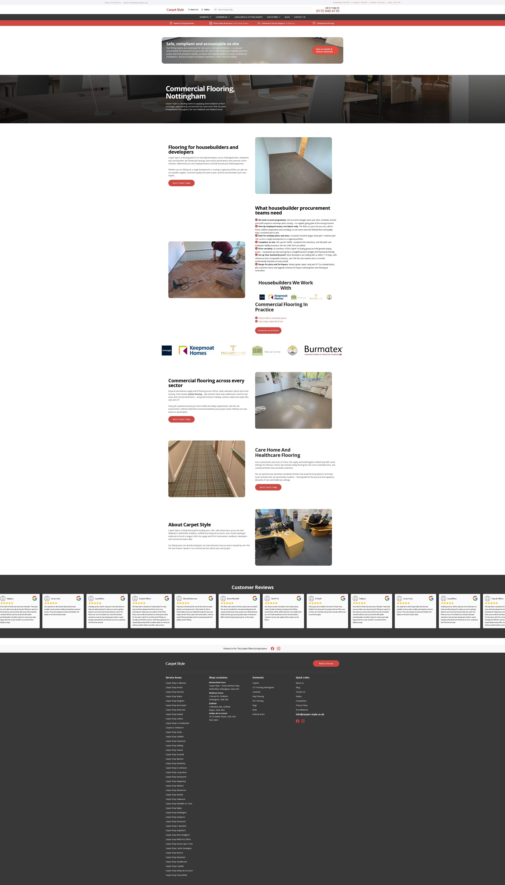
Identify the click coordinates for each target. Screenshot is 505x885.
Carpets (255, 683)
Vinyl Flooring (258, 696)
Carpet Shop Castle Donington (179, 848)
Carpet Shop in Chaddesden (177, 723)
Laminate (256, 692)
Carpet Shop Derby (174, 732)
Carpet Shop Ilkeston (174, 759)
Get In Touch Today (181, 183)
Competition (301, 701)
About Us (194, 9)
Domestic (204, 17)
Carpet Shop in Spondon (176, 826)
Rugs (254, 705)
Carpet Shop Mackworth (176, 777)
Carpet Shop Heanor (174, 750)
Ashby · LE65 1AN (394, 2)
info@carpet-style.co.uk (310, 714)
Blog (287, 17)
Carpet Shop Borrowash (176, 705)
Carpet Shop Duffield (174, 736)
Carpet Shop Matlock (175, 785)
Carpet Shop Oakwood (175, 799)
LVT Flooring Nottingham (263, 687)
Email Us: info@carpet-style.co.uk (135, 3)
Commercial (222, 17)
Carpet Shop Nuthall (174, 794)
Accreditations (302, 709)
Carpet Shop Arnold (174, 687)
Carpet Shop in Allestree (176, 683)
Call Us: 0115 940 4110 (113, 3)
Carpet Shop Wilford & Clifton (178, 839)
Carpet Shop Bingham (175, 701)
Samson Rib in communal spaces (272, 318)
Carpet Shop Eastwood (175, 741)
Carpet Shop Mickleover (176, 790)
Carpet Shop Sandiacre (175, 817)
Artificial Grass (258, 714)
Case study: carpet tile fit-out (270, 321)
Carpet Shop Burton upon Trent (179, 844)
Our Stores (272, 17)
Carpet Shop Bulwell (174, 714)
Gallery (207, 9)
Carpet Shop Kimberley (175, 763)
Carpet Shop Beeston (175, 692)
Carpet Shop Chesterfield (176, 875)
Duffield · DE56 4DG (377, 2)
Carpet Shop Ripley (174, 808)
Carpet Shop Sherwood (175, 821)
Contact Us (299, 17)
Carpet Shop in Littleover (176, 768)
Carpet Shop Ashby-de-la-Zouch (179, 870)
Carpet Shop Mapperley (176, 781)
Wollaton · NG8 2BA (360, 2)
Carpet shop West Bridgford (178, 835)
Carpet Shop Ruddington (176, 812)
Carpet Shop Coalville (175, 866)
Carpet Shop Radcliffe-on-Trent (179, 803)
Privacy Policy (301, 705)
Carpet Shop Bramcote (175, 709)
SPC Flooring (257, 701)
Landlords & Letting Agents (248, 17)
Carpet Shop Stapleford (176, 830)
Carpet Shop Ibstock (174, 852)
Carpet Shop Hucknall (175, 754)
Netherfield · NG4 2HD (341, 2)
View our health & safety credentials (324, 50)
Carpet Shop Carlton (174, 718)
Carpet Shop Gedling (174, 745)
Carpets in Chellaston (175, 727)
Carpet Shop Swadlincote (176, 861)
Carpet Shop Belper (174, 696)
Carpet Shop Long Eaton (176, 772)
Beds (254, 709)
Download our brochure (268, 330)
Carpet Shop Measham (175, 857)
